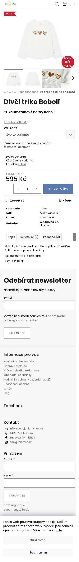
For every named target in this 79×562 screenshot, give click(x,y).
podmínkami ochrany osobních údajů (35, 318)
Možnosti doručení (17, 147)
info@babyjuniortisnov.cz (26, 428)
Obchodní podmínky (17, 375)
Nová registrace (14, 505)
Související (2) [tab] (29, 237)
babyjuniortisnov (21, 442)
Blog (6, 393)
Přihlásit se (17, 333)
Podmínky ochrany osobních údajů (27, 379)
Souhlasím (38, 552)
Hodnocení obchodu (17, 384)
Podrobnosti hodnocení (57, 92)
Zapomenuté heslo (16, 510)
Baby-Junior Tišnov (22, 437)
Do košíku (61, 189)
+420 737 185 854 (21, 433)
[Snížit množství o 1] (18, 188)
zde (59, 530)
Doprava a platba (15, 366)
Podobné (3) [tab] (51, 237)
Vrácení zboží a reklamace (22, 370)
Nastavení (38, 540)
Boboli (22, 164)
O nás (8, 389)
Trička (43, 208)
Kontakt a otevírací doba (20, 361)
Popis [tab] (11, 237)
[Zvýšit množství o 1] (36, 188)
